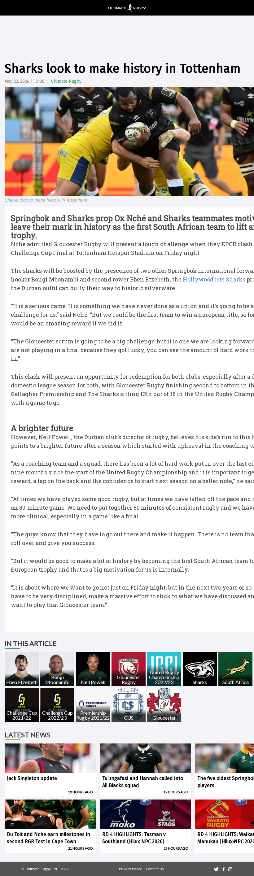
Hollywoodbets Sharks (214, 279)
